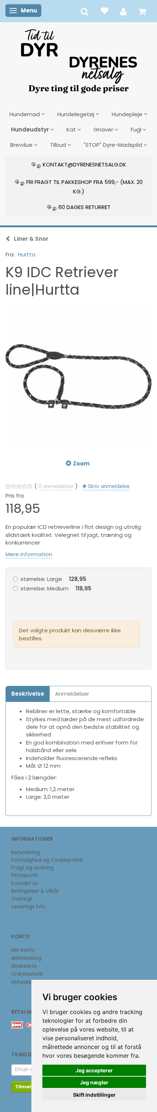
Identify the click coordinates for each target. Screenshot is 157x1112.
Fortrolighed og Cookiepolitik (47, 860)
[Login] (123, 11)
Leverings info (28, 906)
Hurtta (26, 254)
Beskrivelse (27, 694)
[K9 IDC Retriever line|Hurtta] (78, 377)
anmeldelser (56, 486)
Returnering (25, 852)
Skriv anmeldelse (108, 486)
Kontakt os (24, 883)
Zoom (81, 463)
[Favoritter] (104, 10)
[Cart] (142, 11)
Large (53, 579)
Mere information (28, 554)
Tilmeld (25, 1086)
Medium (55, 588)
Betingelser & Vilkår (35, 891)
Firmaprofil (24, 875)
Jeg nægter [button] (94, 1082)
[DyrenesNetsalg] (78, 59)
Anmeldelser (72, 694)
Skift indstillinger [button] (94, 1095)
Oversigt (21, 898)
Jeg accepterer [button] (94, 1070)
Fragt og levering (32, 867)
